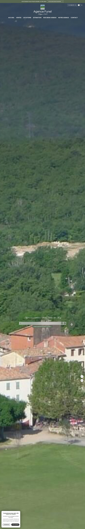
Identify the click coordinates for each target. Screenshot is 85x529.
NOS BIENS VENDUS (49, 17)
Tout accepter (15, 524)
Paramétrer (6, 524)
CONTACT (74, 17)
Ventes (18, 17)
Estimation (37, 17)
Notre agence (63, 17)
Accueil (11, 17)
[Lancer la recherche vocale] (71, 324)
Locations (27, 17)
